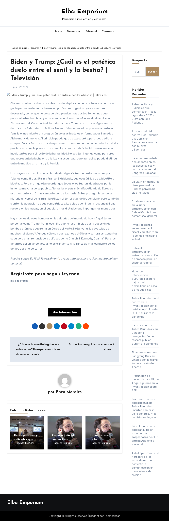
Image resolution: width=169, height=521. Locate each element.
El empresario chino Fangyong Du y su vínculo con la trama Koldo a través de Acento (145, 360)
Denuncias (74, 31)
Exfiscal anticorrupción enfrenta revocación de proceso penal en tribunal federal (145, 255)
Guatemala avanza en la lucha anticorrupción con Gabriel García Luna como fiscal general (144, 209)
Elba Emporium (84, 12)
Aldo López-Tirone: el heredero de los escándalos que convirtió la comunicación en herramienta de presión (145, 464)
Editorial (91, 31)
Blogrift (94, 516)
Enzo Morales (69, 392)
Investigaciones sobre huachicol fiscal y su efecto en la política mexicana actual (145, 232)
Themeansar (112, 516)
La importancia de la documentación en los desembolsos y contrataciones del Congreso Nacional (144, 166)
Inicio (58, 31)
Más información (65, 312)
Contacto (108, 31)
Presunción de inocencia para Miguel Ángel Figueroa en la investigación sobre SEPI (145, 383)
